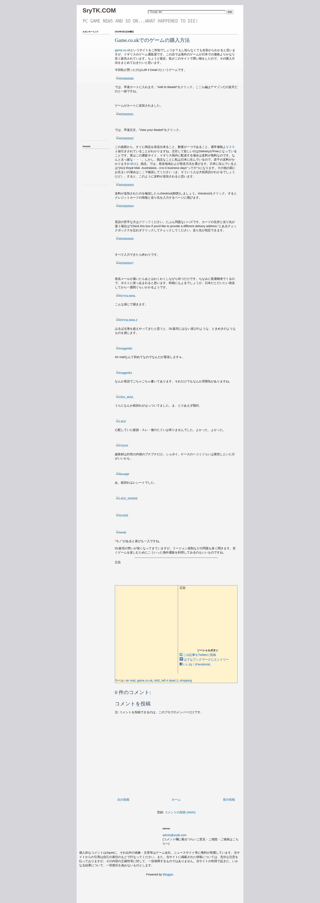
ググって (145, 222)
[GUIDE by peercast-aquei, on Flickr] (122, 515)
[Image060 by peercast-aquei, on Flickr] (124, 348)
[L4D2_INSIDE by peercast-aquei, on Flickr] (127, 498)
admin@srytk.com (174, 835)
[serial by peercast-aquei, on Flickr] (121, 532)
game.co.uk (122, 50)
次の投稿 (123, 799)
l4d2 (157, 680)
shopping (186, 680)
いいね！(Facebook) (196, 664)
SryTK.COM (99, 10)
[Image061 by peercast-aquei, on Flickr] (124, 373)
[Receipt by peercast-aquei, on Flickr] (122, 474)
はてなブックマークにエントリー (206, 659)
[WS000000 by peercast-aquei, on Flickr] (125, 78)
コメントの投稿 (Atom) (180, 812)
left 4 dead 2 (170, 680)
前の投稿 (229, 799)
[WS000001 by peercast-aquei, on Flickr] (125, 114)
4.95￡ (132, 163)
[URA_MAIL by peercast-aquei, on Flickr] (125, 397)
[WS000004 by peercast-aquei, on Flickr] (125, 206)
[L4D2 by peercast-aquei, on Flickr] (121, 421)
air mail (130, 680)
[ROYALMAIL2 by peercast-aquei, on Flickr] (127, 320)
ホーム (176, 799)
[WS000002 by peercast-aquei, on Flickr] (125, 138)
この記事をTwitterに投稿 (199, 655)
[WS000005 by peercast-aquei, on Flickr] (125, 238)
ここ (142, 172)
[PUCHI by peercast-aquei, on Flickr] (122, 445)
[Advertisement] (175, 571)
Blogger (168, 874)
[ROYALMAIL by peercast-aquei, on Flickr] (126, 295)
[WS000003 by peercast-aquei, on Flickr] (125, 185)
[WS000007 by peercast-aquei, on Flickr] (125, 263)
